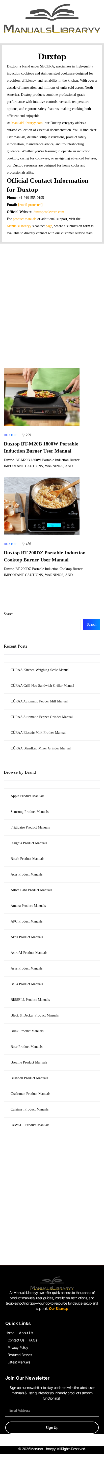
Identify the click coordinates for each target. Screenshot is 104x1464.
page (49, 226)
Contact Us (16, 1340)
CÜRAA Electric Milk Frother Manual (38, 733)
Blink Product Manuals (27, 1031)
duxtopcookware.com (49, 212)
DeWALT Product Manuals (30, 1125)
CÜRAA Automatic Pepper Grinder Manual (42, 717)
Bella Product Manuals (27, 984)
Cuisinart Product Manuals (29, 1109)
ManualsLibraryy (19, 226)
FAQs (33, 1340)
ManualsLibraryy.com (27, 123)
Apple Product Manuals (27, 796)
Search (8, 614)
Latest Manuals (19, 1362)
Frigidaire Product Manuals (30, 827)
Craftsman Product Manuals (30, 1094)
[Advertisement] (52, 298)
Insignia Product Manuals (29, 843)
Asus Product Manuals (26, 968)
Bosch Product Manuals (27, 859)
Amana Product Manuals (28, 906)
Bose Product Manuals (26, 1047)
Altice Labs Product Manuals (31, 890)
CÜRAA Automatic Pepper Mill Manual (39, 701)
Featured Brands (20, 1355)
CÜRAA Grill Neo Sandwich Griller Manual (42, 686)
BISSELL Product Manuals (30, 1000)
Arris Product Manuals (27, 937)
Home (10, 1333)
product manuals (24, 219)
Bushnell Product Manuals (29, 1078)
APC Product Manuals (26, 921)
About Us (26, 1333)
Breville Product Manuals (29, 1062)
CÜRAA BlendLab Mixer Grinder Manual (41, 748)
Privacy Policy (18, 1347)
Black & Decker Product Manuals (35, 1015)
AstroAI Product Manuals (29, 953)
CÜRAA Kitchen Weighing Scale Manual (40, 670)
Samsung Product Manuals (29, 812)
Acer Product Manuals (26, 874)
